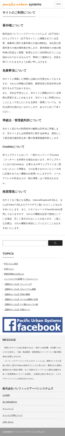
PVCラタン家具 (11, 264)
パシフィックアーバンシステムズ (29, 432)
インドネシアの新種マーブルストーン (21, 279)
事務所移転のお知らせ (14, 274)
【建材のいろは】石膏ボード (17, 309)
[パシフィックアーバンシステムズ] (22, 4)
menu (58, 4)
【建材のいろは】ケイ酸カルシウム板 (21, 304)
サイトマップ (8, 409)
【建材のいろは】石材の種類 (17, 294)
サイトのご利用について (12, 415)
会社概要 (6, 395)
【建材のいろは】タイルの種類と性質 (21, 299)
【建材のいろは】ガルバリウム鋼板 (20, 289)
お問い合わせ (8, 422)
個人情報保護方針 (9, 402)
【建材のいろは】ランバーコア (18, 284)
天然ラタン (9, 269)
